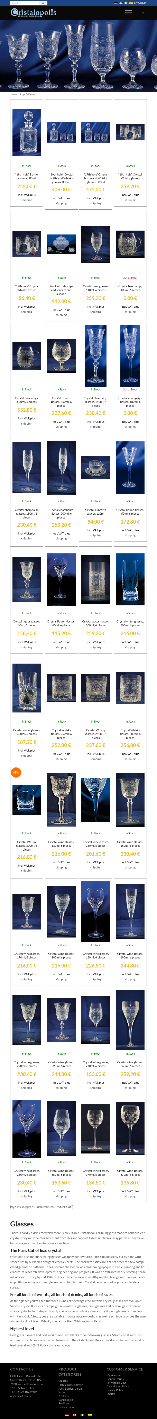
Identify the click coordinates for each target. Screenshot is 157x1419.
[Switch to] (116, 3)
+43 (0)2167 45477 (22, 1388)
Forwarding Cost (116, 1382)
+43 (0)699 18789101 (24, 1392)
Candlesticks (65, 1399)
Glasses (63, 1380)
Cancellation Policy (118, 1386)
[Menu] (126, 15)
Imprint (111, 1393)
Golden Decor (66, 1407)
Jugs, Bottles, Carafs (70, 1388)
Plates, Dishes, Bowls (70, 1385)
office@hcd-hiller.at (21, 1396)
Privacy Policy (115, 1390)
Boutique (63, 1403)
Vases (61, 1392)
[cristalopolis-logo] (33, 14)
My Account (140, 2)
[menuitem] (115, 3)
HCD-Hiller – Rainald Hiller (26, 1376)
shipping (26, 200)
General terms (115, 1379)
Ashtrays (63, 1396)
